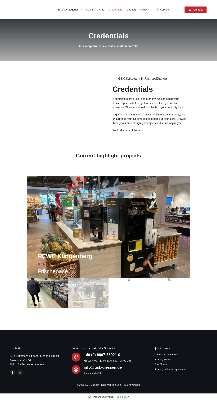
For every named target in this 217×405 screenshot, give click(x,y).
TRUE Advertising (130, 385)
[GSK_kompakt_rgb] (20, 3)
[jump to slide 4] (169, 293)
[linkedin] (20, 372)
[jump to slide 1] (47, 293)
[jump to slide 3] (128, 293)
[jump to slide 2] (88, 293)
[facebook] (13, 372)
